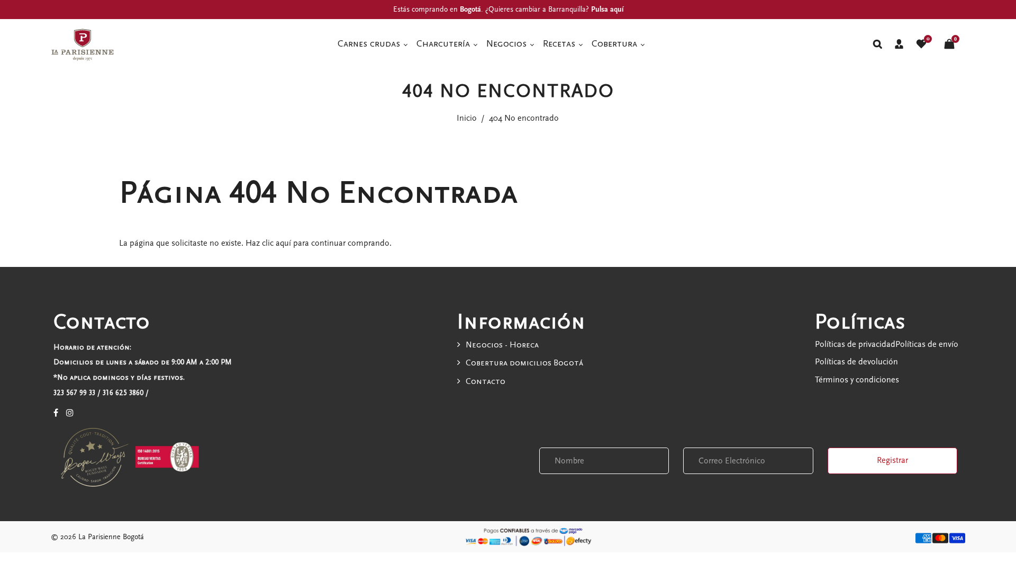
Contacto (485, 381)
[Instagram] (70, 413)
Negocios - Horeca (502, 345)
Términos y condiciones (857, 380)
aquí (283, 243)
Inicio (467, 118)
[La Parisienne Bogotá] (82, 43)
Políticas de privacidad (855, 344)
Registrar (892, 460)
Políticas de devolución (856, 362)
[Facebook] (55, 413)
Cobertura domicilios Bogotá (524, 363)
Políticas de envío (926, 344)
